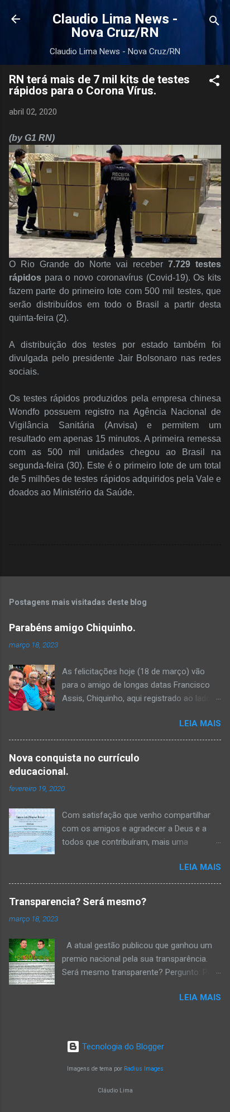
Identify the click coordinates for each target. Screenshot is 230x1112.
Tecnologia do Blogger (122, 1047)
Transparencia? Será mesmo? (77, 901)
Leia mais (200, 723)
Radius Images (144, 1068)
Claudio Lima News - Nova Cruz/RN (115, 25)
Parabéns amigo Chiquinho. (72, 627)
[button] (214, 82)
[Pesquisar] (214, 23)
